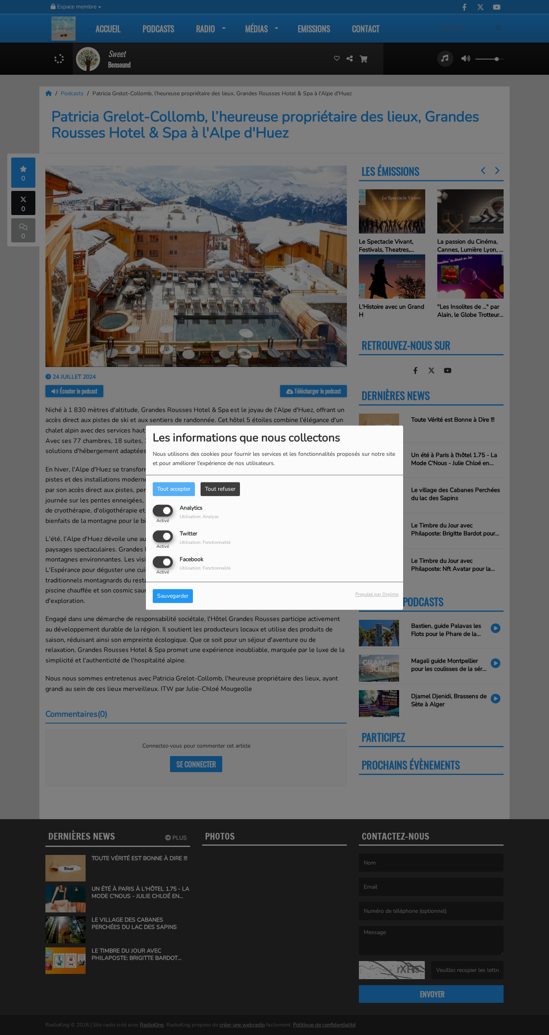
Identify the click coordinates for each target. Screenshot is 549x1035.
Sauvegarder (172, 596)
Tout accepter (174, 489)
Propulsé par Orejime (377, 594)
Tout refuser (220, 489)
